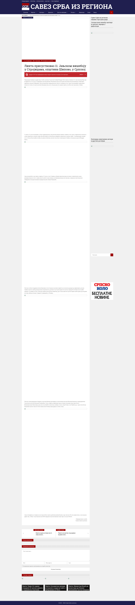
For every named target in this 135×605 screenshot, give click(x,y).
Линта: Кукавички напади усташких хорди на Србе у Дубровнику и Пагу (42, 15)
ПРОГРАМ (32, 1)
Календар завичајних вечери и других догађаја (102, 140)
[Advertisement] (102, 271)
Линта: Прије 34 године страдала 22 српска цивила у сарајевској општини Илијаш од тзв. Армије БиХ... (32, 589)
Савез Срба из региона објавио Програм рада (99, 18)
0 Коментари (29, 60)
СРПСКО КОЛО (40, 1)
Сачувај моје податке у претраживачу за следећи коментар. (36, 566)
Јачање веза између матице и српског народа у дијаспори (101, 24)
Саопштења (29, 17)
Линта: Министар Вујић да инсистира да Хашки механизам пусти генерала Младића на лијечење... (78, 589)
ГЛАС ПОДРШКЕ (55, 1)
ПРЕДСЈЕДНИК (25, 1)
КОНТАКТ (47, 1)
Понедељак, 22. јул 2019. (48, 60)
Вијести (24, 17)
